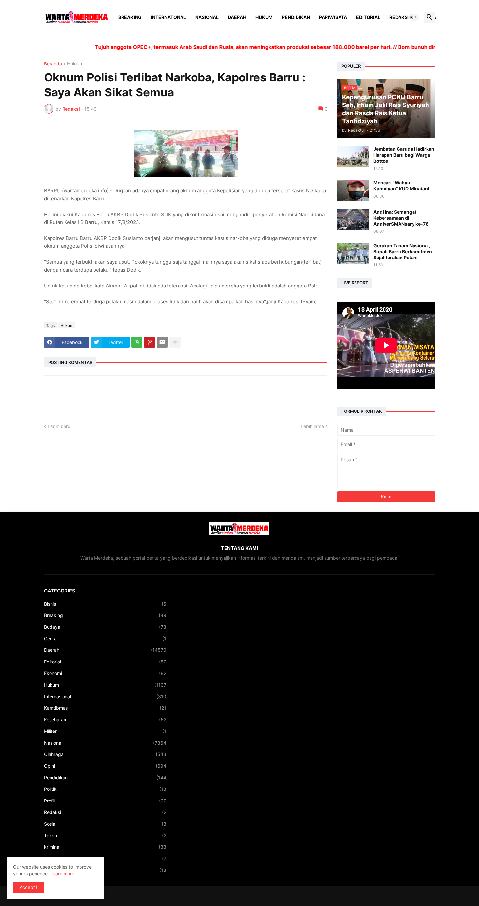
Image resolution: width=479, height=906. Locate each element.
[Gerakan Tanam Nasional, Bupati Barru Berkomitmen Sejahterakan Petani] (353, 253)
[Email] (162, 342)
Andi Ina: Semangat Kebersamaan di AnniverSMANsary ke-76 (400, 217)
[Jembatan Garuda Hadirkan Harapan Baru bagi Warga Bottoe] (353, 156)
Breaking (130, 17)
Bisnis (106, 603)
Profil (106, 800)
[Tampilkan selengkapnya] (175, 342)
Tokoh (106, 835)
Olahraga (106, 754)
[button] (413, 17)
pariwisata (106, 870)
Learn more (62, 873)
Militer (106, 731)
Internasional (106, 696)
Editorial (368, 17)
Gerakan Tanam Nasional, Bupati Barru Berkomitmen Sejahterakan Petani (402, 251)
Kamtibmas (106, 708)
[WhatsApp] (136, 342)
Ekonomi (106, 673)
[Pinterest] (149, 342)
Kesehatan (106, 719)
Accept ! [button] (28, 887)
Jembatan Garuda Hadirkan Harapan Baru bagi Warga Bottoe (403, 154)
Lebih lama (312, 426)
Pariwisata (333, 17)
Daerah (237, 17)
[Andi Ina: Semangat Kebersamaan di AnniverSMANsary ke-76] (353, 219)
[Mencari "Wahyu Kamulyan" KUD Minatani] (353, 190)
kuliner (106, 858)
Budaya (106, 627)
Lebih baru (59, 426)
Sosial (106, 824)
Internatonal (168, 17)
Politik (106, 789)
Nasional (207, 17)
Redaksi (399, 17)
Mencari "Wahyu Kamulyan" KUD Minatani (401, 185)
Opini (106, 766)
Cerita (106, 638)
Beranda (53, 64)
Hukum (264, 17)
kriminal (106, 847)
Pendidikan (296, 17)
